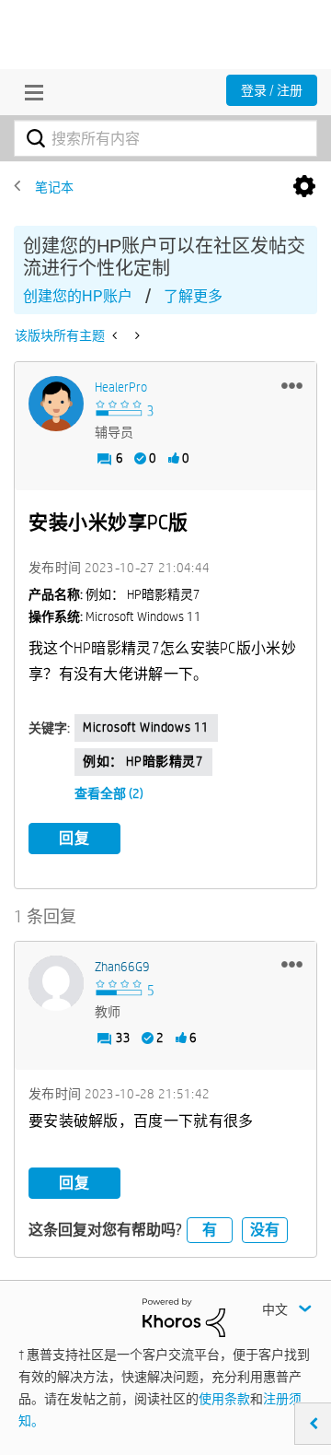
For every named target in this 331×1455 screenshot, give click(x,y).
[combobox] (165, 138)
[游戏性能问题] (116, 335)
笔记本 (54, 187)
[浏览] (29, 92)
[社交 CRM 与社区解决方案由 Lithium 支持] (184, 1316)
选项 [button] (304, 187)
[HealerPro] (56, 403)
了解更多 (193, 296)
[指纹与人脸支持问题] (136, 335)
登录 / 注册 (271, 90)
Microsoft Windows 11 (146, 727)
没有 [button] (265, 1229)
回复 (74, 838)
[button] (292, 385)
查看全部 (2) (108, 793)
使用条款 (224, 1398)
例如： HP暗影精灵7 (143, 761)
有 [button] (209, 1229)
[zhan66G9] (56, 983)
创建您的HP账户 (77, 296)
